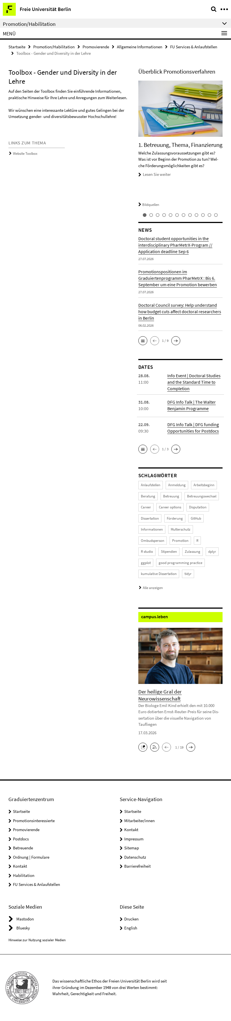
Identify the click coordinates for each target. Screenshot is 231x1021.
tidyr (188, 573)
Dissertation (150, 518)
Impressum (133, 839)
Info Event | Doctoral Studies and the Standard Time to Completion (194, 382)
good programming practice (180, 562)
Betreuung (171, 496)
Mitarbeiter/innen (139, 820)
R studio (147, 551)
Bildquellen (150, 204)
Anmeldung (177, 485)
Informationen (152, 529)
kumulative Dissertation (159, 573)
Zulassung (192, 551)
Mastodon (25, 919)
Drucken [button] (131, 919)
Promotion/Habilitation (54, 46)
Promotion (180, 540)
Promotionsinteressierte (34, 820)
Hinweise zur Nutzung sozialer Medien (37, 940)
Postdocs (21, 839)
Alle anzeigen (153, 587)
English (130, 928)
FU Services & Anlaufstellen (193, 46)
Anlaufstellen (150, 485)
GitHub (196, 518)
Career (146, 507)
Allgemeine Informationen (139, 46)
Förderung (175, 518)
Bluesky (23, 928)
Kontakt (20, 866)
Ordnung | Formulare (31, 857)
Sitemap (131, 848)
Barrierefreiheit (137, 866)
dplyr (212, 551)
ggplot (146, 562)
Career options (170, 507)
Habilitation (23, 875)
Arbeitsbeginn (204, 485)
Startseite (16, 46)
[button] (142, 340)
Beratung (148, 496)
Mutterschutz (180, 529)
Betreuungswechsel (201, 496)
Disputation (197, 507)
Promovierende (96, 46)
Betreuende (23, 848)
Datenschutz (135, 857)
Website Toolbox (25, 153)
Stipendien (169, 551)
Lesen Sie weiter (157, 174)
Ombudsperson (152, 540)
